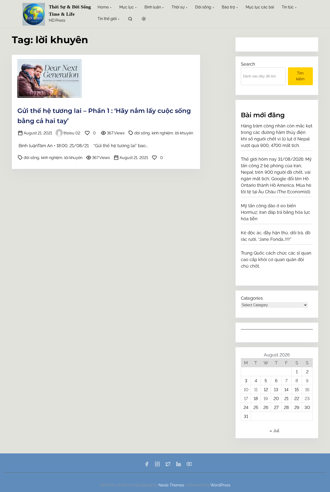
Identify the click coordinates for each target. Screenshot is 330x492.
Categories (252, 298)
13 (276, 389)
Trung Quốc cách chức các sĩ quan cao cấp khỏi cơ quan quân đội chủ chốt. (276, 259)
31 (246, 416)
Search (248, 64)
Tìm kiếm (300, 76)
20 (276, 398)
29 (296, 407)
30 (307, 407)
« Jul (274, 430)
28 (286, 407)
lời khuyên (184, 133)
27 (276, 407)
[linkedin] (178, 465)
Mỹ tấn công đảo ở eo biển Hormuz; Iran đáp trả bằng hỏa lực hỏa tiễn (275, 212)
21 (286, 398)
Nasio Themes (171, 485)
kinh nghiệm (162, 133)
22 (296, 398)
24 (246, 407)
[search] (130, 19)
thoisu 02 (72, 133)
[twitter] (167, 465)
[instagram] (157, 465)
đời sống (142, 133)
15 (297, 389)
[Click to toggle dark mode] (144, 19)
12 (266, 389)
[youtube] (189, 465)
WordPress (220, 485)
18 (256, 398)
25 (255, 407)
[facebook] (146, 465)
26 (265, 407)
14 (286, 389)
